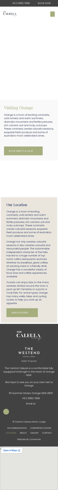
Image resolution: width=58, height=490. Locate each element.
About (23, 432)
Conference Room (40, 428)
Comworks (35, 439)
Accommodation (17, 428)
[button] (52, 14)
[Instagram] (6, 412)
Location (11, 432)
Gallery (34, 432)
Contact (47, 432)
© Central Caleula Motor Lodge (29, 421)
